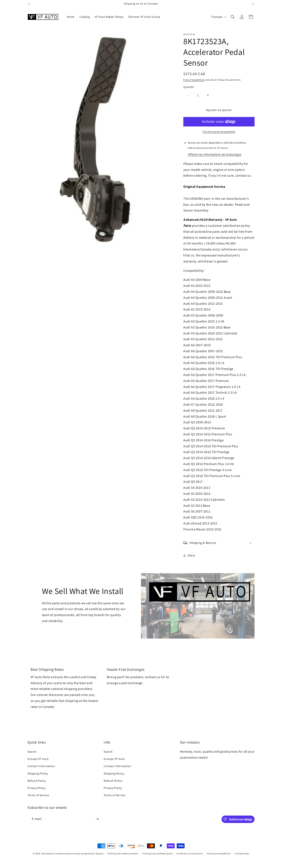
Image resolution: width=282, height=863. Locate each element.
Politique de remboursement (123, 853)
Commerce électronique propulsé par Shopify (79, 853)
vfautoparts (47, 853)
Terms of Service (38, 795)
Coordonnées (242, 853)
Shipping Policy (37, 773)
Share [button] (191, 555)
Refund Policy (36, 781)
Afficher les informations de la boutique (214, 154)
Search (32, 751)
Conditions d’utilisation (190, 853)
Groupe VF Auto (38, 759)
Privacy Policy (36, 788)
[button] (232, 16)
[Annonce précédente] (28, 4)
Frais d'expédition (194, 79)
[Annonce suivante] (253, 4)
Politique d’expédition (219, 853)
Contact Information (41, 766)
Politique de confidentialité (157, 853)
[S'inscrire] (97, 819)
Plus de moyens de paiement (219, 131)
